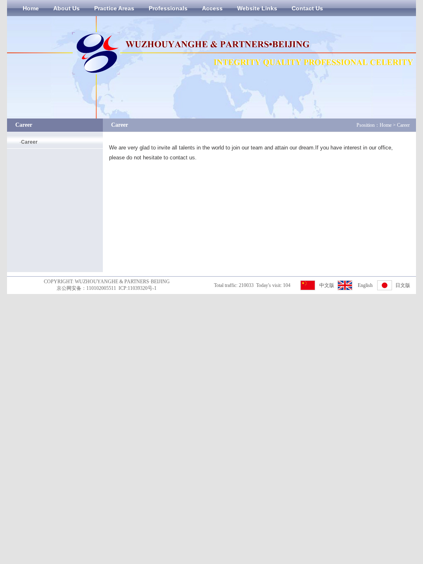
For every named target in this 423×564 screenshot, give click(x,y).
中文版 (326, 285)
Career (29, 142)
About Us (66, 8)
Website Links (257, 8)
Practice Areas (114, 8)
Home (31, 8)
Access (212, 8)
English (365, 285)
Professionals (168, 8)
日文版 (402, 285)
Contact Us (307, 8)
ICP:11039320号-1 (138, 288)
